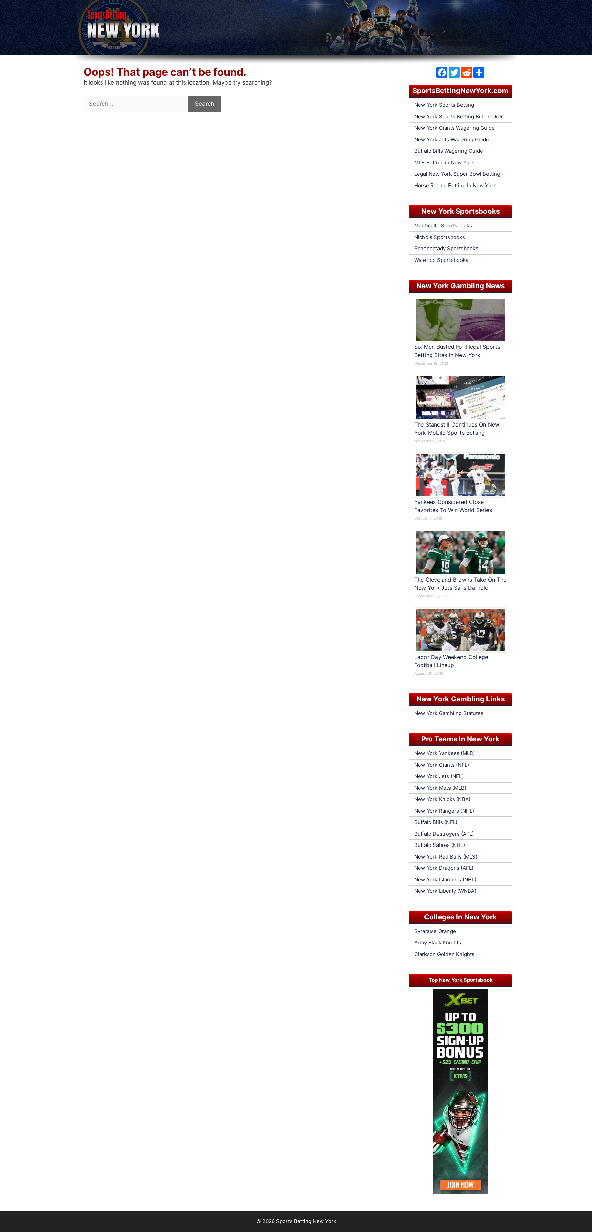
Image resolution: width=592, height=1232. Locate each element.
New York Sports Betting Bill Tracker (458, 116)
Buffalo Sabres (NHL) (439, 845)
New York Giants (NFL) (441, 765)
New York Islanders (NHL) (445, 879)
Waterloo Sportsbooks (441, 260)
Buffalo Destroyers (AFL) (444, 833)
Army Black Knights (437, 942)
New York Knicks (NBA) (442, 799)
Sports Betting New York (306, 1221)
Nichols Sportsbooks (439, 237)
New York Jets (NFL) (439, 776)
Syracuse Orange (435, 931)
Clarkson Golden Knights (444, 954)
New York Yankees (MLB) (444, 753)
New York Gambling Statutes (448, 713)
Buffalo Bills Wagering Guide (448, 151)
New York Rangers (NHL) (444, 811)
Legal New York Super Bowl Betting (457, 173)
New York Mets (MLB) (440, 788)
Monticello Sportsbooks (443, 225)
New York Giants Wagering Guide (454, 128)
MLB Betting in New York (444, 162)
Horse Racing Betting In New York (455, 185)
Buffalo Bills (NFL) (435, 822)
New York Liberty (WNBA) (445, 891)
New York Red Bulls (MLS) (445, 856)
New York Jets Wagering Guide (451, 139)
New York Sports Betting (444, 105)
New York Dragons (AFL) (443, 868)
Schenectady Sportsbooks (446, 248)
